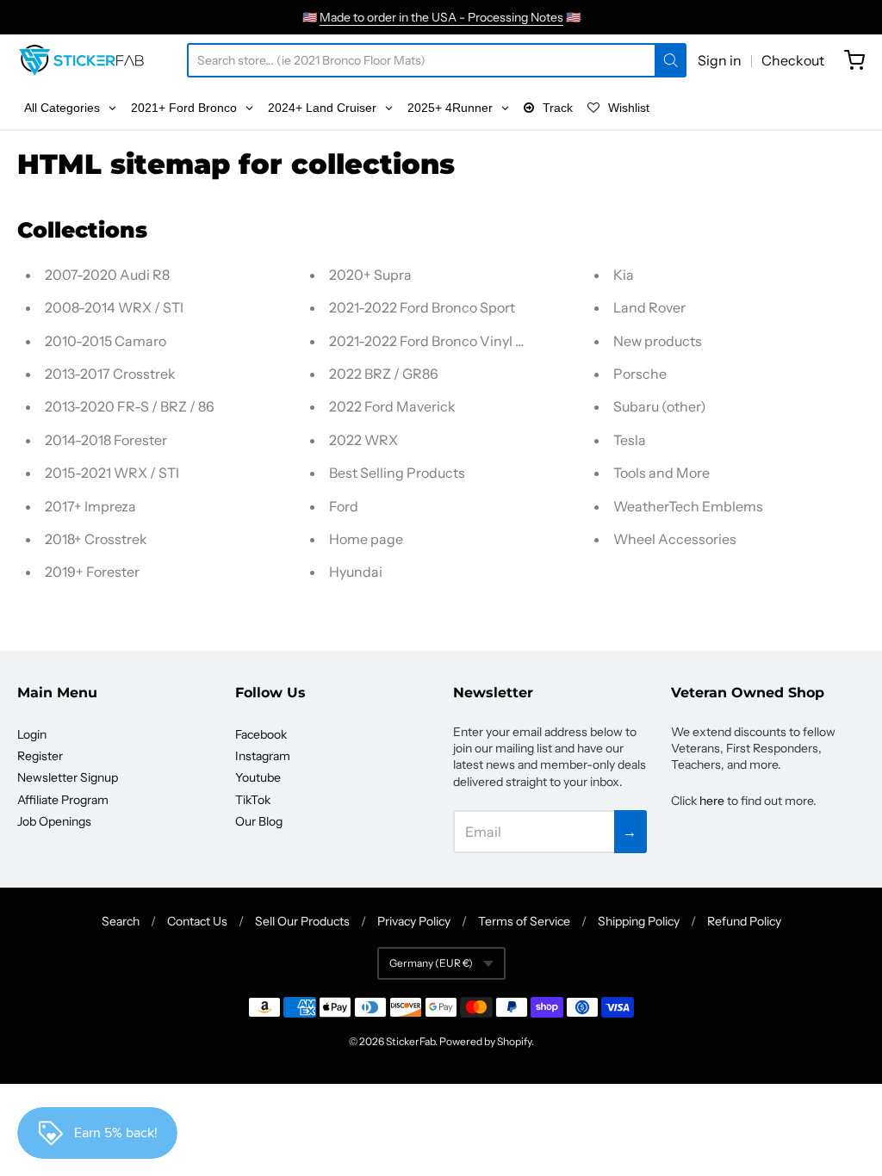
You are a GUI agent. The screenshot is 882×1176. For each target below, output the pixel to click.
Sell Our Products (302, 921)
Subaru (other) (659, 406)
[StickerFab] (81, 60)
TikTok (252, 800)
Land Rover (649, 307)
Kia (623, 274)
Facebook (261, 734)
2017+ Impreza (90, 506)
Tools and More (661, 472)
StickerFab (410, 1041)
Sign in (720, 60)
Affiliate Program (63, 800)
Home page (366, 539)
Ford (343, 506)
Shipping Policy (639, 921)
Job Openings (54, 821)
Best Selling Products (397, 472)
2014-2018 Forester (106, 440)
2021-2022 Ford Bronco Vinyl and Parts (453, 341)
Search (121, 921)
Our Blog (259, 821)
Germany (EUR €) (431, 962)
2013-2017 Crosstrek (110, 373)
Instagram (262, 756)
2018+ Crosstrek (96, 539)
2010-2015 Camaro (105, 341)
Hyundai (355, 571)
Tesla (629, 440)
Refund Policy (744, 921)
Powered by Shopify (485, 1041)
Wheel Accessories (674, 539)
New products (657, 341)
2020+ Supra (370, 274)
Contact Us (197, 921)
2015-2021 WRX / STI (112, 472)
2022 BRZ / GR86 (383, 373)
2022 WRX (363, 440)
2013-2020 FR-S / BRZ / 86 (129, 406)
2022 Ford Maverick (392, 406)
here (711, 800)
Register (40, 756)
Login (32, 734)
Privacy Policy (413, 921)
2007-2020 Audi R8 (107, 274)
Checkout (792, 60)
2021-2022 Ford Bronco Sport (422, 307)
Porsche (640, 373)
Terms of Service (524, 921)
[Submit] (670, 60)
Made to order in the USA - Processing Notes (441, 17)
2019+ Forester (92, 571)
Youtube (258, 777)
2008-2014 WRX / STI (114, 307)
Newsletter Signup (67, 777)
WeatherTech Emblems (688, 506)
